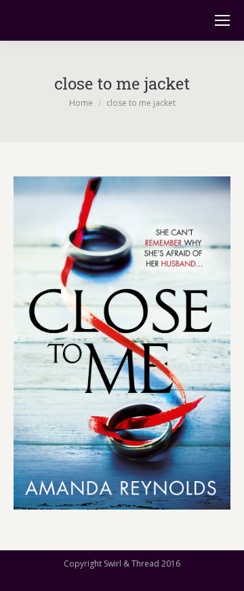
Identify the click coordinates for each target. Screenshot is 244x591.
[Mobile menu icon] (222, 20)
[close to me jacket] (122, 343)
